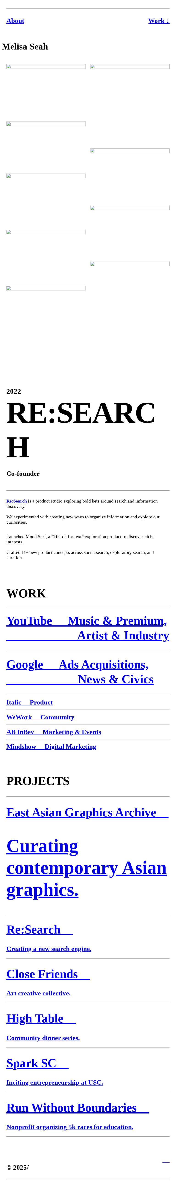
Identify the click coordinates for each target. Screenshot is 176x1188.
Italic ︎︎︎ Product (29, 702)
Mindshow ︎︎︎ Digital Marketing (51, 746)
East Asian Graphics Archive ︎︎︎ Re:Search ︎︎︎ (87, 871)
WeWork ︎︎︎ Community (40, 717)
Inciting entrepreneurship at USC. (54, 1082)
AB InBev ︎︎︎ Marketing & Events (53, 731)
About (15, 20)
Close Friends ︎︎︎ (48, 974)
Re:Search (16, 500)
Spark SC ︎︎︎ (37, 1063)
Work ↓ (159, 20)
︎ (168, 1160)
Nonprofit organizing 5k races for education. (69, 1126)
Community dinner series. (43, 1038)
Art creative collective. (38, 993)
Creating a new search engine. (48, 948)
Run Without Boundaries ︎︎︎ (77, 1107)
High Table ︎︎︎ (41, 1018)
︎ (164, 1160)
